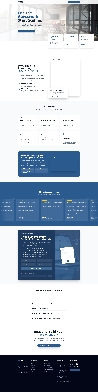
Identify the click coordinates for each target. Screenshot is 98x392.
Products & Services (34, 2)
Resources (48, 2)
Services (32, 367)
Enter (50, 275)
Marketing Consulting (48, 365)
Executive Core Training (48, 369)
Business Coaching (47, 363)
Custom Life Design (48, 367)
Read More (52, 45)
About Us (42, 2)
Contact (32, 371)
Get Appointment (75, 370)
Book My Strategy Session (74, 2)
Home (32, 363)
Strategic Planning (47, 371)
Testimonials (33, 369)
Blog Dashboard (62, 2)
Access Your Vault (36, 268)
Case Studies (54, 2)
